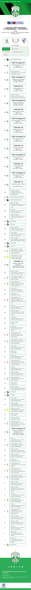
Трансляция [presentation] (15, 49)
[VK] (11, 23)
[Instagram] (19, 23)
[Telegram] (22, 23)
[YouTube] (14, 23)
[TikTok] (9, 23)
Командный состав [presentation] (18, 52)
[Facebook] (17, 23)
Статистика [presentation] (6, 52)
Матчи (19, 1)
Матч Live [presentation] (6, 49)
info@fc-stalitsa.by (6, 575)
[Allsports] (3, 585)
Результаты (13, 1)
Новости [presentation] (5, 55)
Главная (2, 1)
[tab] (6, 49)
